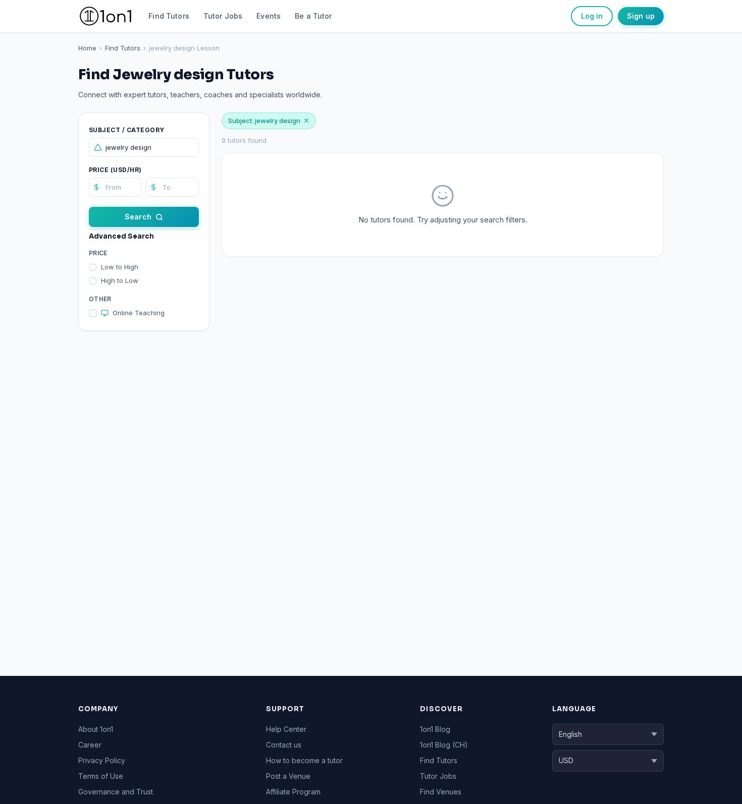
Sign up (641, 16)
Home (87, 48)
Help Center (286, 729)
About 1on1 (95, 729)
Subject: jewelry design (264, 121)
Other (100, 299)
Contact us (283, 744)
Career (89, 744)
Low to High (119, 267)
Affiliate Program (293, 791)
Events (268, 16)
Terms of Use (100, 776)
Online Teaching (139, 313)
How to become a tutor (304, 760)
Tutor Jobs (222, 16)
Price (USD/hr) (115, 170)
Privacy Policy (101, 760)
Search (138, 216)
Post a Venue (288, 776)
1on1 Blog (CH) (444, 744)
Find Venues (440, 791)
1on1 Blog (435, 729)
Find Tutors (168, 16)
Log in (592, 16)
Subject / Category (127, 130)
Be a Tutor (313, 16)
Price (98, 253)
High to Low (119, 280)
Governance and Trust (115, 791)
